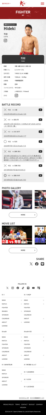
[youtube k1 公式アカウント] (33, 288)
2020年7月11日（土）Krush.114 (15, 145)
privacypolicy (8, 404)
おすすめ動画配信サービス (37, 398)
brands (5, 311)
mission (23, 407)
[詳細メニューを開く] (42, 3)
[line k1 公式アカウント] (28, 288)
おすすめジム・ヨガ (24, 398)
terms (17, 404)
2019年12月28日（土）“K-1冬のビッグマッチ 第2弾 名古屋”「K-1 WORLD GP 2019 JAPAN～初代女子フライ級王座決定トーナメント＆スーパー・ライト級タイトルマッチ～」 (23, 158)
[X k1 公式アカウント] (7, 288)
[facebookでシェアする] (37, 264)
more (28, 215)
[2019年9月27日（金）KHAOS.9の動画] (40, 166)
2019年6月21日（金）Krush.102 (15, 179)
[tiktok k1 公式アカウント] (23, 288)
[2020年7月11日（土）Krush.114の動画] (40, 141)
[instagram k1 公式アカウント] (12, 288)
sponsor (5, 314)
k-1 (30, 364)
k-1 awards (29, 372)
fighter (5, 307)
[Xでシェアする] (31, 264)
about (4, 322)
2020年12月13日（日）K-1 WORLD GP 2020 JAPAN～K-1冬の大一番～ (22, 125)
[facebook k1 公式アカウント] (18, 288)
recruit (32, 404)
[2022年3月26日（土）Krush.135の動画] (40, 110)
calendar (5, 318)
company (39, 404)
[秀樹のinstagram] (5, 40)
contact (24, 404)
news (4, 300)
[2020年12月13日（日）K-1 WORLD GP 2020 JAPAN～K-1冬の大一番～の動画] (40, 120)
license (4, 325)
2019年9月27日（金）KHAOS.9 (14, 170)
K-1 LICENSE (29, 386)
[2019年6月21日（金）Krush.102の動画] (40, 175)
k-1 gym (27, 379)
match (4, 304)
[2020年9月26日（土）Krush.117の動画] (40, 132)
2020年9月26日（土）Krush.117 (15, 136)
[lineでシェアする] (42, 264)
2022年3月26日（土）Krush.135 (15, 114)
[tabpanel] (17, 199)
